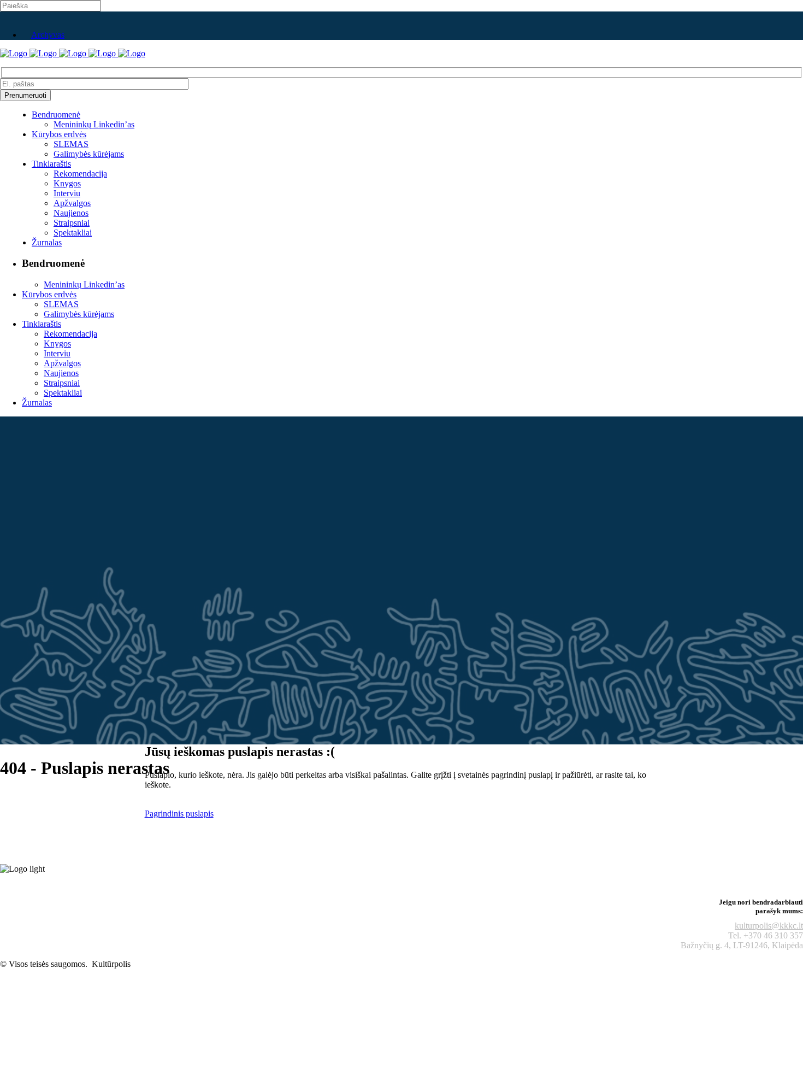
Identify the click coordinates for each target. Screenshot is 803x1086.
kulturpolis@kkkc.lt (769, 925)
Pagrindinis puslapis (179, 813)
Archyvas (47, 34)
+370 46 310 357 (773, 935)
